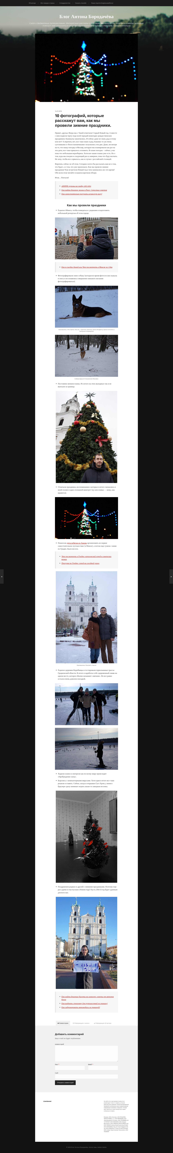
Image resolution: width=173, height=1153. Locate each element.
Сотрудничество (64, 3)
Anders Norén (101, 1147)
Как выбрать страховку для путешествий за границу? (84, 1003)
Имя (57, 1064)
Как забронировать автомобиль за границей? (80, 1007)
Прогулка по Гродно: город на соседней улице (80, 563)
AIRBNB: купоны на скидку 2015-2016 (76, 186)
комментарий (59, 1044)
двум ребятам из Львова (77, 543)
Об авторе (32, 3)
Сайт (56, 1073)
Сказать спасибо (80, 3)
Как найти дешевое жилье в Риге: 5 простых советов (84, 190)
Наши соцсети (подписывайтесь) (102, 3)
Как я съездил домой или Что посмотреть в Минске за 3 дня (86, 267)
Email (90, 1064)
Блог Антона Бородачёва (86, 16)
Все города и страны (48, 3)
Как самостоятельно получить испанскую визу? (81, 194)
